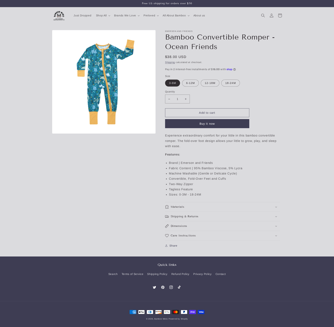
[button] (103, 15)
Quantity (170, 91)
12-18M (210, 82)
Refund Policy (180, 273)
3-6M (172, 82)
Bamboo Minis (161, 319)
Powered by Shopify (178, 319)
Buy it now (207, 123)
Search (113, 273)
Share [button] (173, 245)
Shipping (170, 62)
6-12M (190, 82)
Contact (221, 273)
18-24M (230, 82)
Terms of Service (133, 273)
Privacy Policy (202, 273)
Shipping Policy (157, 273)
